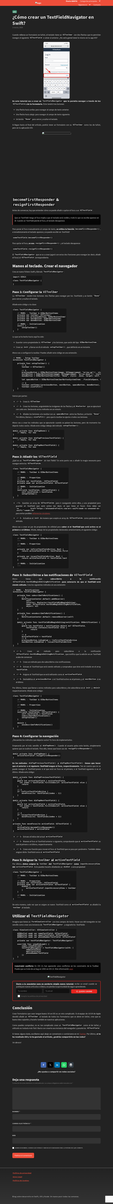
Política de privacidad (22, 1173)
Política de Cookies (21, 1181)
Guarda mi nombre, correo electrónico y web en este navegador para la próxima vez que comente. (49, 1148)
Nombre (16, 1112)
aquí (71, 969)
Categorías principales (88, 1)
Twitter (83, 1034)
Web (14, 1135)
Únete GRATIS (71, 1)
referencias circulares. (41, 513)
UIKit (14, 12)
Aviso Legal (17, 1177)
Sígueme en (82, 5)
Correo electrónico (21, 1123)
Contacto (97, 5)
